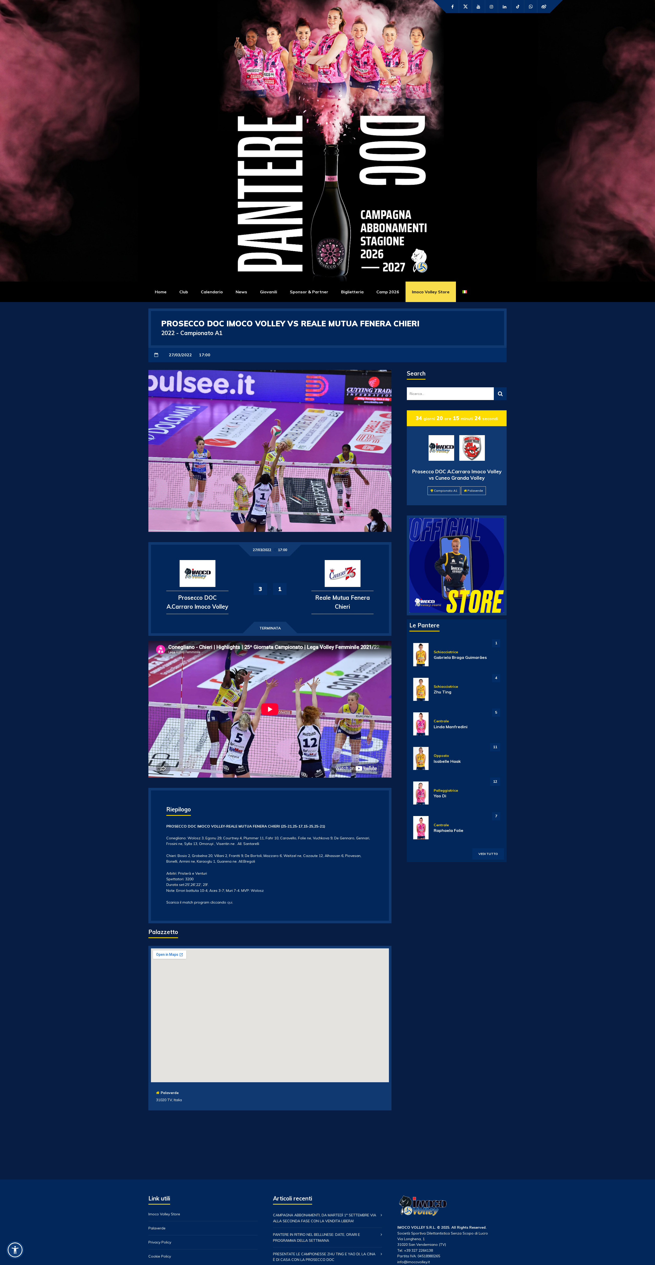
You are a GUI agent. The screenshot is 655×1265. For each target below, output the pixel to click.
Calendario (212, 291)
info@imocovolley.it (413, 1262)
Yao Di (440, 795)
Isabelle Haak (447, 761)
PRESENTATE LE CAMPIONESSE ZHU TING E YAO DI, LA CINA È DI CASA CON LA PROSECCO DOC (324, 1257)
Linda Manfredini (450, 726)
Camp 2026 (387, 291)
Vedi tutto (488, 854)
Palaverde (170, 1092)
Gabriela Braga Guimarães (460, 657)
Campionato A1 (445, 490)
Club (183, 291)
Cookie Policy (159, 1256)
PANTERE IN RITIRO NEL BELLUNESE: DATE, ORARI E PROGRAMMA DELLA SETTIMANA (316, 1237)
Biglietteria (352, 291)
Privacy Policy (159, 1242)
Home (161, 291)
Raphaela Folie (448, 830)
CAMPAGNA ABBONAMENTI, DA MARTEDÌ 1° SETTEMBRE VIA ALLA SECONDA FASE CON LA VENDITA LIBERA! (324, 1218)
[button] (15, 1249)
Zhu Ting (442, 691)
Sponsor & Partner (309, 291)
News (241, 291)
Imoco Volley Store (431, 291)
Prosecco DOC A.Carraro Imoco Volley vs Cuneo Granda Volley (456, 474)
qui (229, 902)
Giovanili (268, 291)
